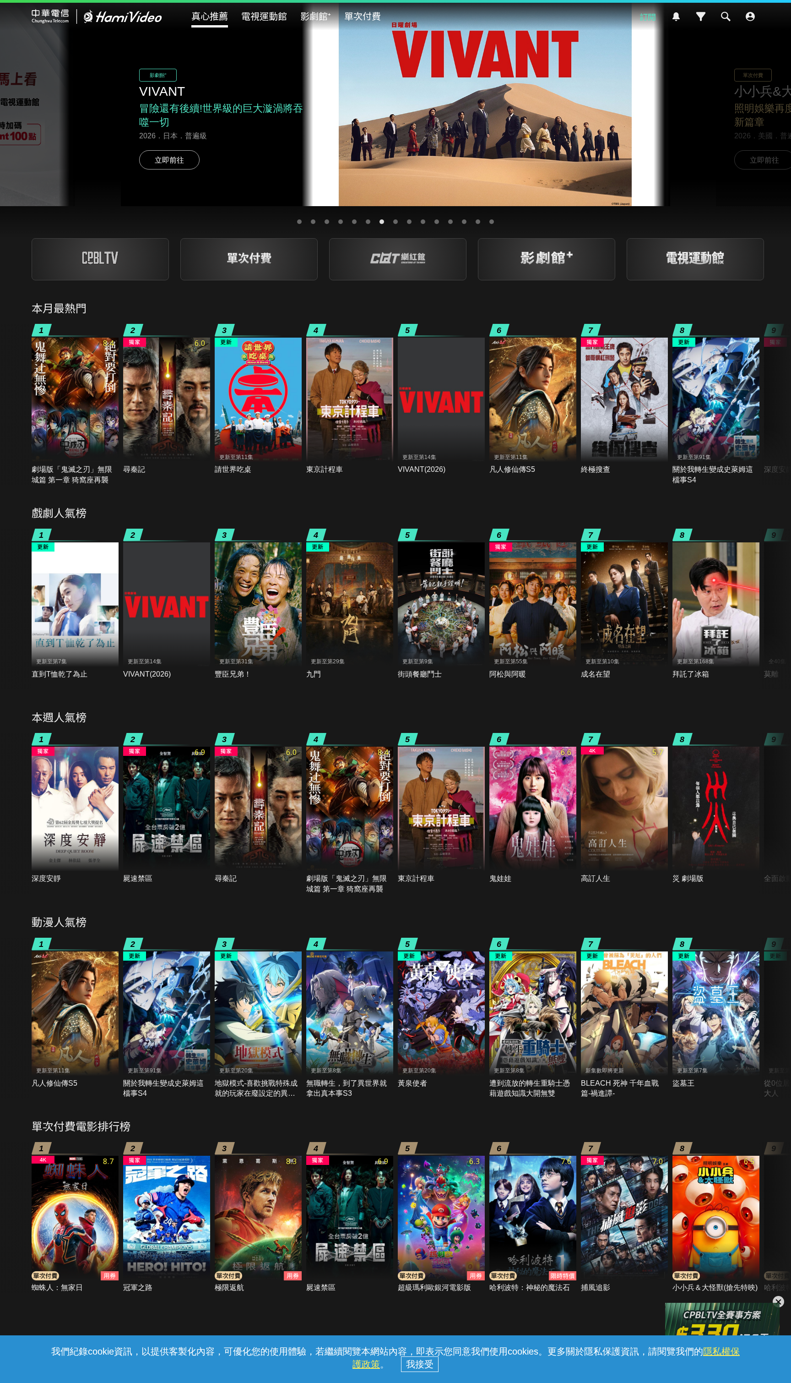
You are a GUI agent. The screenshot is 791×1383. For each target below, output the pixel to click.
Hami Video (97, 16)
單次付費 (362, 15)
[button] (299, 221)
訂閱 (647, 16)
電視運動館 (264, 15)
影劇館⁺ (315, 15)
